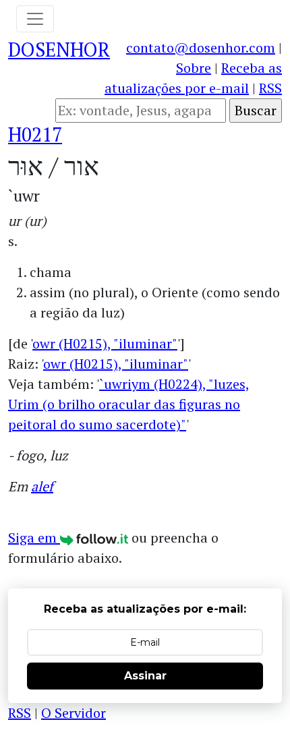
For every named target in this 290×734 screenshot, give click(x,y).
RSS (270, 88)
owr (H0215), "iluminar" (104, 343)
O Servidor (73, 713)
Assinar (145, 675)
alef (42, 486)
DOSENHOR (59, 49)
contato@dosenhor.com (200, 47)
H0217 (35, 134)
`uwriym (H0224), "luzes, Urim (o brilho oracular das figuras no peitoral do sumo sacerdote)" (129, 404)
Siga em (34, 537)
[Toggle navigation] (35, 18)
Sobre (193, 68)
